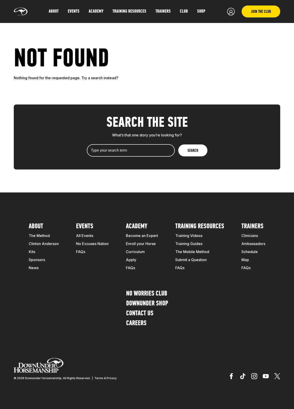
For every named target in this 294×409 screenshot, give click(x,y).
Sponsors (37, 259)
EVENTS (73, 11)
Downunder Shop (147, 303)
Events (84, 226)
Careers (136, 323)
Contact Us (139, 313)
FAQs (80, 251)
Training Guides (188, 243)
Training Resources (199, 226)
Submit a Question (191, 259)
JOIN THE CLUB (261, 12)
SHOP (201, 11)
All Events (84, 235)
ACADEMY (96, 11)
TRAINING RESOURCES (129, 11)
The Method (39, 235)
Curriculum (135, 251)
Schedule (249, 251)
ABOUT (54, 11)
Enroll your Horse (141, 243)
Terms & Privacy (105, 378)
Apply (131, 259)
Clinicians (249, 235)
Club (184, 11)
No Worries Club (146, 293)
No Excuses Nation (92, 243)
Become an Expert (142, 235)
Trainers (163, 11)
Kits (32, 251)
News (34, 267)
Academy (136, 226)
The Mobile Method (192, 251)
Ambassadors (253, 243)
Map (245, 259)
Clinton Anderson (44, 243)
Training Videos (188, 235)
